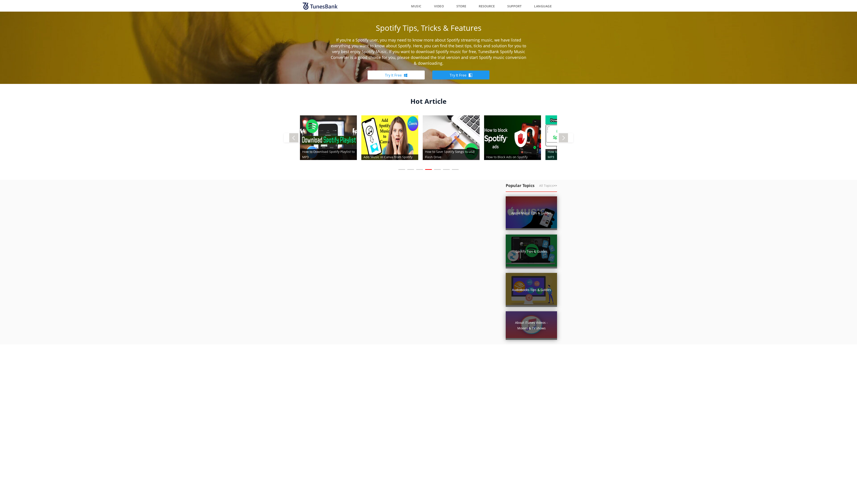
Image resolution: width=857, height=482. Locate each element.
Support (514, 6)
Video (439, 6)
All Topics (548, 185)
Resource (487, 6)
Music (416, 6)
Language (543, 6)
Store (461, 6)
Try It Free (393, 75)
